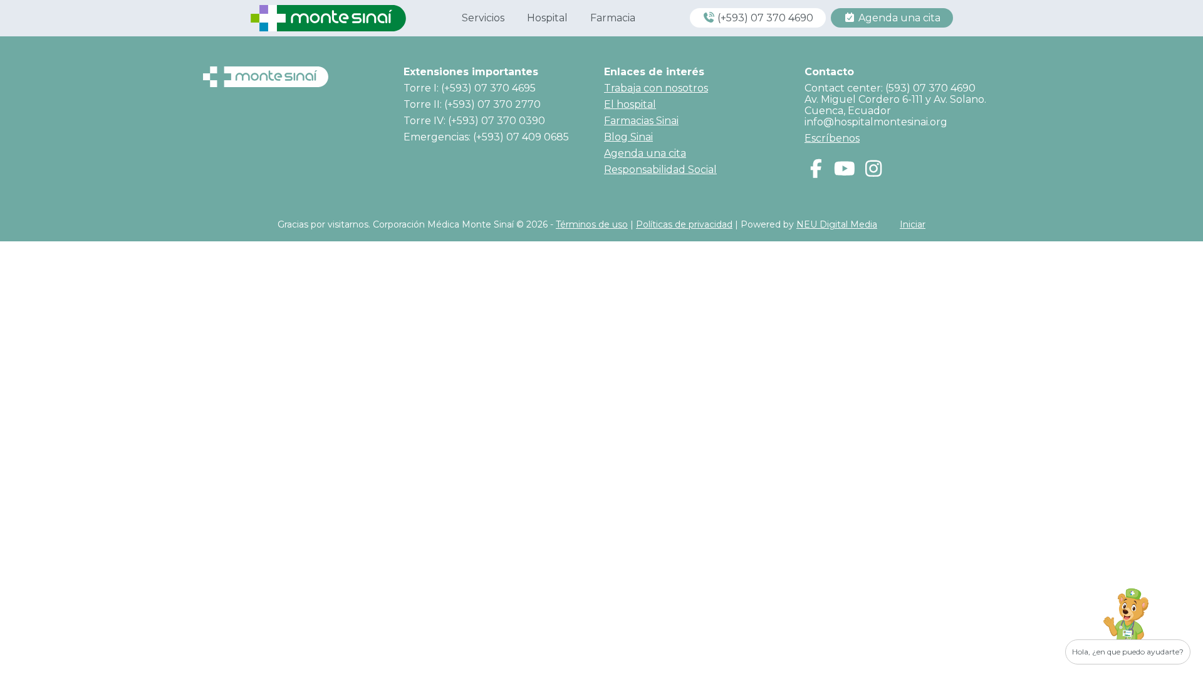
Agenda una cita (898, 18)
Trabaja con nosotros (656, 88)
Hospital (547, 18)
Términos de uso (592, 224)
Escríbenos (832, 138)
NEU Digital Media (836, 224)
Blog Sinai (628, 137)
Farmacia (612, 18)
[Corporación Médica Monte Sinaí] (328, 17)
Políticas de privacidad (684, 224)
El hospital (630, 104)
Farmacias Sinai (641, 121)
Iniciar (912, 224)
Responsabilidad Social (660, 170)
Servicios (483, 18)
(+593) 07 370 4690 (764, 18)
